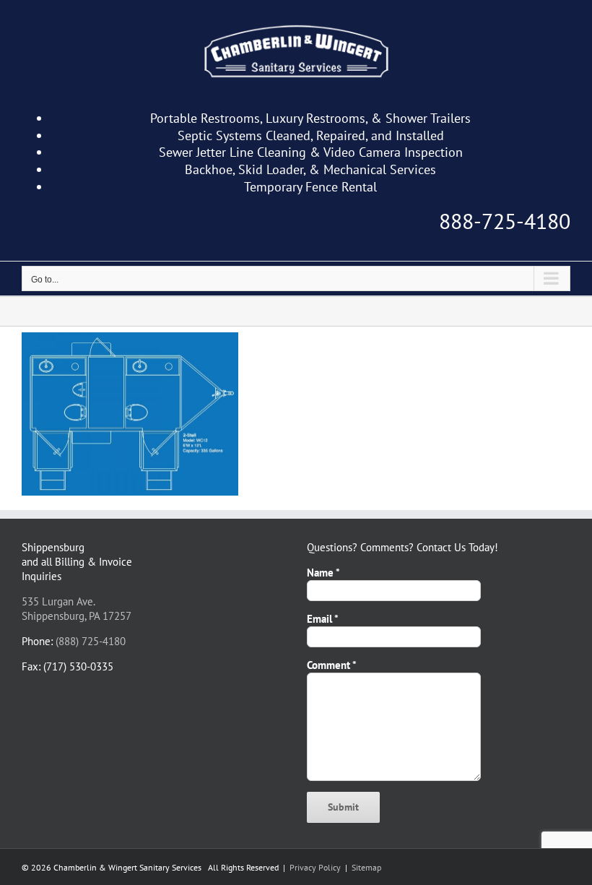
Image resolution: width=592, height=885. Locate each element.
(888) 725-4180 (91, 641)
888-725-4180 (504, 221)
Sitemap (366, 867)
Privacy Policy (315, 867)
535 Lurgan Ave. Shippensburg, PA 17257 (76, 609)
